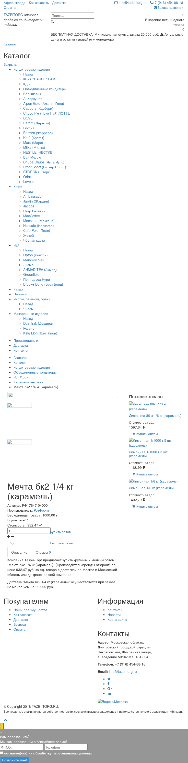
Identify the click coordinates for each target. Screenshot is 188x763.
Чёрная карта (34, 240)
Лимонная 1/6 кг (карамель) (151, 487)
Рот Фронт (21, 377)
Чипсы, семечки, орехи (31, 298)
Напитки (20, 293)
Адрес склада (14, 2)
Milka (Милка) (34, 147)
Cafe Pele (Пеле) (36, 230)
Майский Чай (33, 259)
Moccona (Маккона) (39, 220)
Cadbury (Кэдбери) (38, 108)
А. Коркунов (32, 98)
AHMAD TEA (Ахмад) (40, 269)
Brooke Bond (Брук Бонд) (43, 284)
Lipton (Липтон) (35, 254)
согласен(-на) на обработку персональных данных (48, 753)
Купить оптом (60, 531)
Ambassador (33, 196)
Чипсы (28, 308)
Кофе (17, 186)
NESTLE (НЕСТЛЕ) (38, 152)
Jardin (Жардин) (36, 201)
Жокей (28, 235)
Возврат (19, 624)
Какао (18, 289)
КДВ (26, 83)
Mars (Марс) (33, 142)
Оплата (10, 7)
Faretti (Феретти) (36, 122)
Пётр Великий (34, 210)
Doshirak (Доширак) (39, 323)
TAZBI (13, 14)
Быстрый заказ (61, 542)
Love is (28, 181)
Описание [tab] (19, 552)
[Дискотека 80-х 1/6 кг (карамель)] (156, 405)
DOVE (28, 118)
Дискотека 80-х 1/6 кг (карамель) (155, 415)
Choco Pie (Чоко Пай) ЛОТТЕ (46, 113)
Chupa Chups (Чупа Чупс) (43, 162)
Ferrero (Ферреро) (38, 132)
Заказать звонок (170, 7)
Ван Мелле (32, 157)
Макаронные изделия (30, 313)
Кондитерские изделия (31, 69)
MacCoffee (31, 215)
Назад (28, 74)
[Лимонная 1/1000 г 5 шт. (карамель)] (156, 442)
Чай (16, 245)
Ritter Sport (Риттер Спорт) (44, 166)
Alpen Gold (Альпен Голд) (43, 103)
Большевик (32, 93)
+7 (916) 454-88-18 (168, 2)
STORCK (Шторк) (37, 171)
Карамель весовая (28, 381)
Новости (114, 614)
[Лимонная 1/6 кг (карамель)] (153, 480)
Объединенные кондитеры (44, 88)
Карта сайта (117, 619)
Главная (20, 357)
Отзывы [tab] (43, 552)
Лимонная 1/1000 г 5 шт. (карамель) (148, 453)
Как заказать (39, 2)
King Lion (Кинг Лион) (40, 333)
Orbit (27, 176)
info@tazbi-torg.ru (132, 2)
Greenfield (31, 274)
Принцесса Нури (36, 279)
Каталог (10, 44)
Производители (25, 340)
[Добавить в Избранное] (12, 543)
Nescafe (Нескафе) (38, 225)
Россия (29, 127)
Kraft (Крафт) (33, 137)
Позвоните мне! (14, 759)
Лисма (28, 264)
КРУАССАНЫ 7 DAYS (39, 78)
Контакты (20, 350)
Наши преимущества (30, 609)
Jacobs (28, 206)
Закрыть (10, 64)
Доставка (59, 2)
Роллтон (29, 328)
